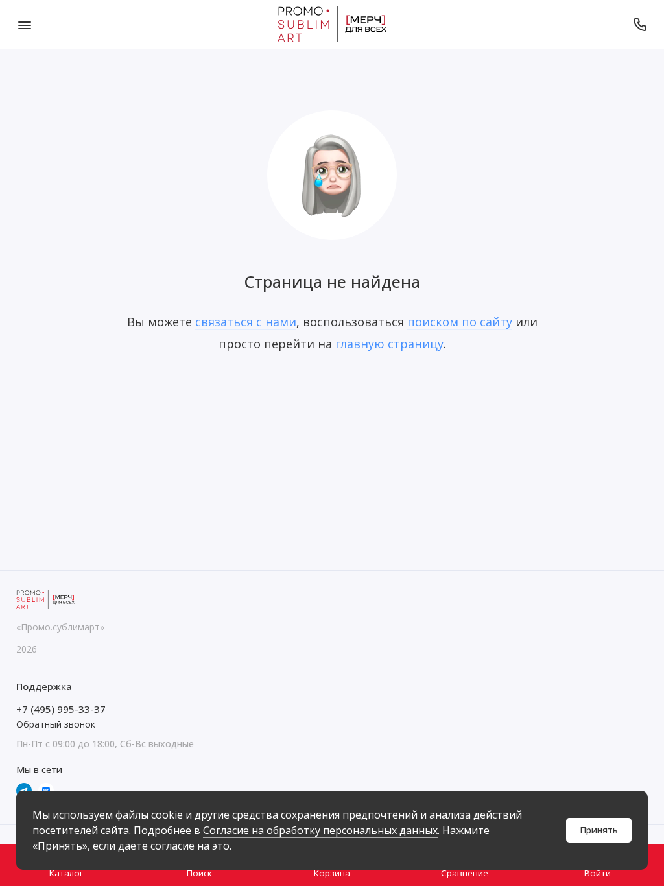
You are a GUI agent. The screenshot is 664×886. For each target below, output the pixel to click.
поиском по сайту (459, 321)
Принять (599, 830)
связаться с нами (245, 321)
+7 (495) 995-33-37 (61, 708)
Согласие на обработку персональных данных (320, 830)
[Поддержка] (639, 24)
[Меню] (24, 24)
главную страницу (389, 344)
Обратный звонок (55, 724)
